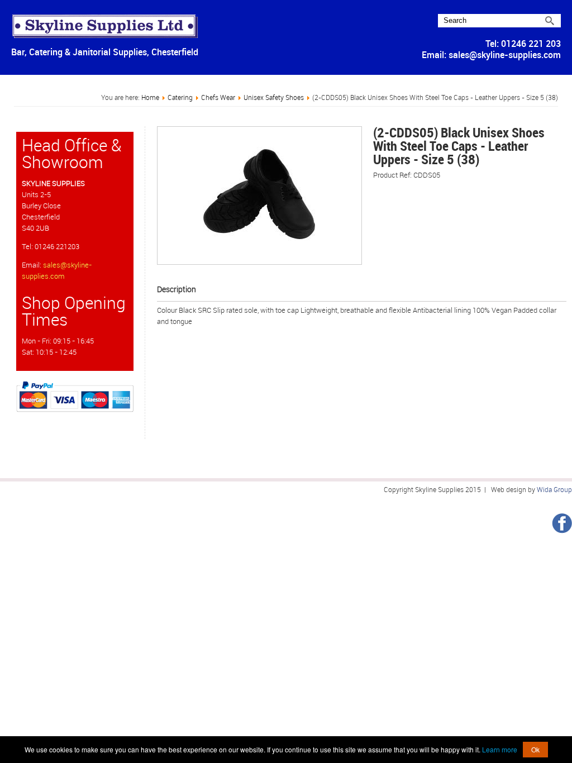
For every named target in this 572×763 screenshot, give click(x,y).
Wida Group (554, 490)
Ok (535, 749)
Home (150, 98)
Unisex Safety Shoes (274, 98)
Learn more (499, 749)
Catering (180, 98)
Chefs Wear (218, 98)
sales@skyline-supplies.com (505, 55)
